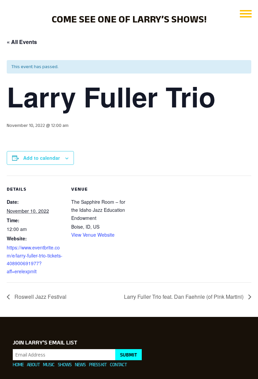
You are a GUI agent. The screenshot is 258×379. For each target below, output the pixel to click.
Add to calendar (41, 157)
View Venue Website (93, 234)
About (33, 364)
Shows (65, 364)
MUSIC (48, 364)
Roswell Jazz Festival (40, 296)
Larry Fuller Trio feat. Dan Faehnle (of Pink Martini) (184, 296)
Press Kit (97, 364)
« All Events (22, 42)
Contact (118, 364)
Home (18, 364)
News (80, 364)
